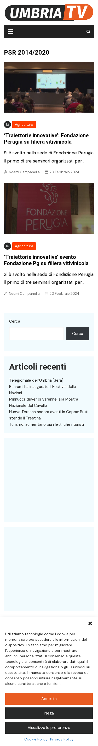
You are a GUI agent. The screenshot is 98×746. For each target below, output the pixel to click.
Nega (49, 713)
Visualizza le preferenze (49, 727)
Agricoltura (24, 124)
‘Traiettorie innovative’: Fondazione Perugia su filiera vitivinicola (46, 138)
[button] (90, 623)
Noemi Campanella (24, 172)
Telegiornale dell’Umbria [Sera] (36, 380)
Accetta (49, 698)
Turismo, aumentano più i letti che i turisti (46, 424)
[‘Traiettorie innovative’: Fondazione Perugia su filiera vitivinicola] (49, 87)
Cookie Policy (36, 739)
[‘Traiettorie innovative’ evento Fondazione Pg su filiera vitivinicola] (49, 208)
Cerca (14, 321)
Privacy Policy (62, 739)
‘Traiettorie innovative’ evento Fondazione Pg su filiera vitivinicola (46, 260)
